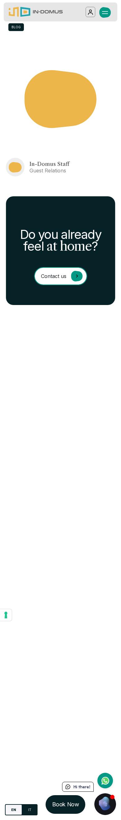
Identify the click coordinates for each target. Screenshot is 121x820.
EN (13, 810)
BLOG (16, 27)
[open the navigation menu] (105, 12)
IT (29, 810)
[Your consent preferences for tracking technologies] (6, 615)
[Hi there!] (105, 804)
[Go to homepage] (36, 12)
